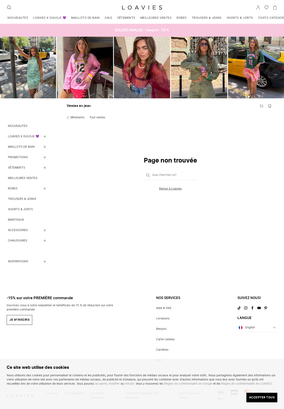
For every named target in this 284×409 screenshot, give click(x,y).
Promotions (18, 157)
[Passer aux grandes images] (270, 106)
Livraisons (163, 318)
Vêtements (126, 17)
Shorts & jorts (240, 17)
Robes (182, 17)
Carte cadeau (165, 339)
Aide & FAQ (163, 308)
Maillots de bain (85, 17)
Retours (161, 329)
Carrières (162, 349)
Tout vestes (97, 117)
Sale (108, 17)
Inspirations (18, 261)
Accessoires (18, 230)
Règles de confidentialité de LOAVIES (246, 383)
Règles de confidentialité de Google (188, 383)
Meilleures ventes (156, 17)
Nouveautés (17, 17)
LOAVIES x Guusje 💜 (49, 17)
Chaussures (17, 240)
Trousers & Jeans (207, 17)
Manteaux (16, 219)
